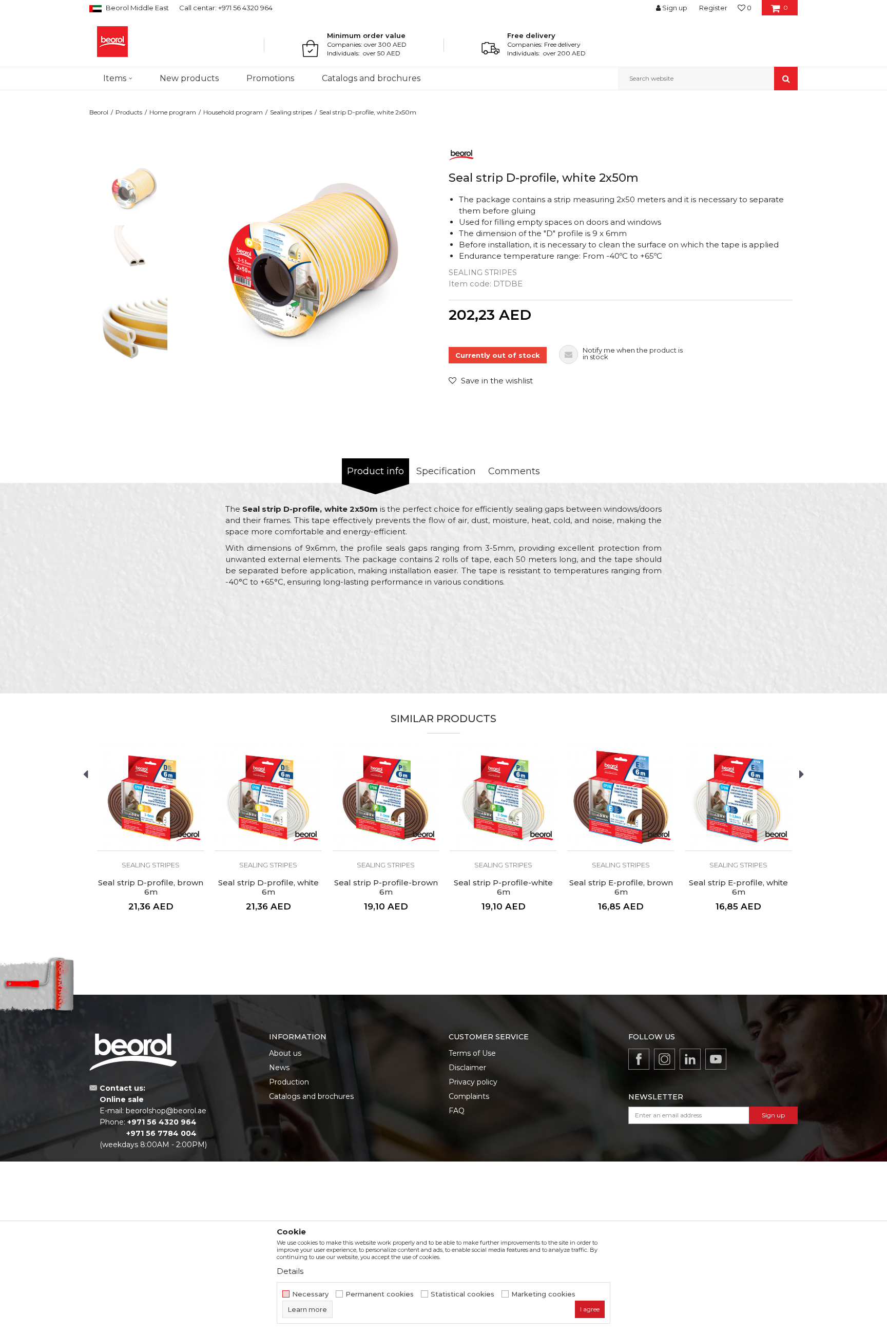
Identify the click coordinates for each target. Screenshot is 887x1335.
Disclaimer (467, 1067)
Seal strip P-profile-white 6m (503, 887)
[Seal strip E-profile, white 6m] (738, 797)
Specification (446, 471)
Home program (172, 112)
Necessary (310, 1294)
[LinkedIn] (690, 1059)
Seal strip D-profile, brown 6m (150, 887)
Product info (375, 471)
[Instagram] (664, 1059)
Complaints (469, 1096)
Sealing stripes (291, 112)
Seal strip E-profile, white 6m (738, 887)
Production (289, 1082)
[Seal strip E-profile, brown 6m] (621, 797)
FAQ (457, 1110)
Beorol (98, 112)
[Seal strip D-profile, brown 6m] (151, 797)
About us (285, 1053)
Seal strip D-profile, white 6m (268, 887)
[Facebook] (639, 1059)
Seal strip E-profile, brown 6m (621, 887)
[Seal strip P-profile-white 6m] (503, 797)
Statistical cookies (462, 1294)
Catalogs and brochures (311, 1096)
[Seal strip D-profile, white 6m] (268, 797)
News (279, 1067)
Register (713, 8)
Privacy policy (473, 1082)
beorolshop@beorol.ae (166, 1110)
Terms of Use (472, 1053)
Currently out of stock (497, 355)
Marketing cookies (543, 1294)
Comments (514, 471)
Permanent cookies (379, 1294)
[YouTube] (716, 1059)
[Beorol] (112, 41)
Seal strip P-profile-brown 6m (386, 887)
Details (290, 1271)
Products (128, 112)
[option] (133, 191)
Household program (233, 112)
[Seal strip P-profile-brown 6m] (386, 797)
